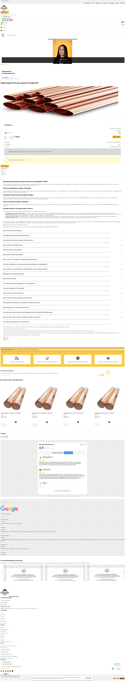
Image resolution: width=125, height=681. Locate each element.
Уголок (2, 638)
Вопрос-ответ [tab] (4, 168)
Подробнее (3, 425)
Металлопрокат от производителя (10, 597)
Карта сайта (3, 623)
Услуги (117, 3)
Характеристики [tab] (4, 166)
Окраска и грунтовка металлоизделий (9, 656)
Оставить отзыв (4, 516)
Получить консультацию (6, 375)
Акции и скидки (4, 621)
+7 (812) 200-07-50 (6, 16)
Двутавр (2, 634)
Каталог (4, 12)
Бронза (4, 30)
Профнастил (3, 631)
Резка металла (4, 647)
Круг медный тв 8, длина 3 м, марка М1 (104, 413)
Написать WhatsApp (118, 669)
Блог (93, 3)
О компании (87, 3)
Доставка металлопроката (6, 658)
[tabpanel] (62, 204)
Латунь (4, 24)
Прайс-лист (98, 3)
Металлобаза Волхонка (6, 502)
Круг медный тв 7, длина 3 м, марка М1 (73, 413)
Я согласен (88, 677)
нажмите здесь (65, 678)
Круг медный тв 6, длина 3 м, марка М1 (42, 413)
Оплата (2, 616)
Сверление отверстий (6, 649)
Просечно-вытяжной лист (6, 641)
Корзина (6, 22)
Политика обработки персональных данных (10, 677)
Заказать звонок (5, 17)
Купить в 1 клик (117, 140)
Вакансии (105, 3)
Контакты (3, 620)
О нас (2, 613)
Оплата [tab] (2, 171)
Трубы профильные (5, 629)
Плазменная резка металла (7, 654)
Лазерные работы (4, 651)
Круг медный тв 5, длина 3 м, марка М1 (11, 413)
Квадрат (2, 640)
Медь (4, 27)
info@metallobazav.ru (7, 18)
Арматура (3, 627)
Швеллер (3, 636)
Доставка (111, 3)
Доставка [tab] (3, 173)
